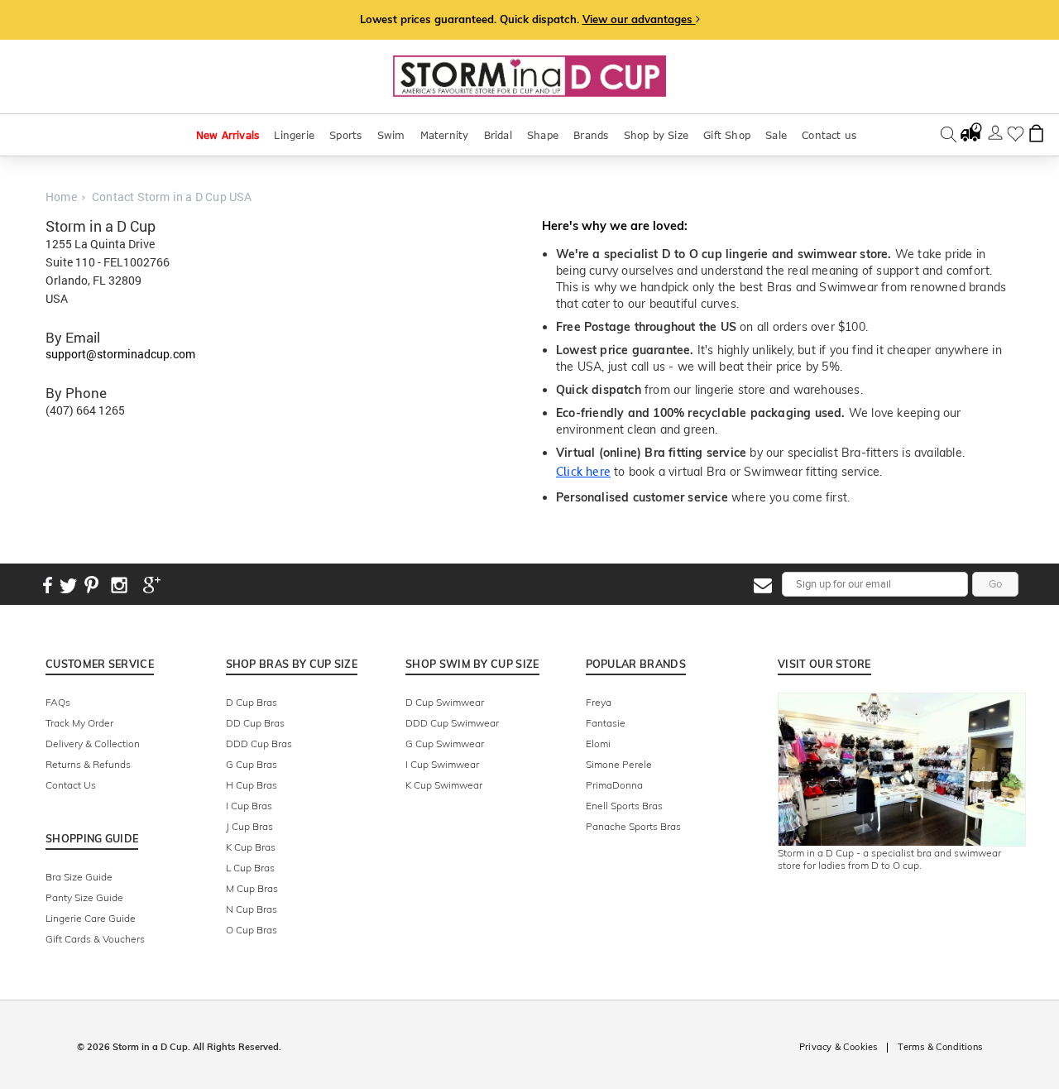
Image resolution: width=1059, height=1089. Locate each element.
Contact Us (71, 785)
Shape (542, 135)
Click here (583, 471)
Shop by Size (656, 135)
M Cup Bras (252, 888)
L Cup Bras (250, 867)
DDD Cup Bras (259, 743)
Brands (590, 135)
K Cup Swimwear (443, 785)
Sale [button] (776, 135)
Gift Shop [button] (726, 135)
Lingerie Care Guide (91, 918)
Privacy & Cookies (838, 1047)
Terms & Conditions (940, 1047)
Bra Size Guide (79, 877)
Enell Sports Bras (624, 805)
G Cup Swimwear (444, 743)
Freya (598, 702)
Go (995, 584)
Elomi (598, 743)
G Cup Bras (251, 764)
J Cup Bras (249, 826)
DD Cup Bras (255, 723)
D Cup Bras (251, 702)
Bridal (498, 135)
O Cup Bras (251, 929)
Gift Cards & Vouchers (95, 939)
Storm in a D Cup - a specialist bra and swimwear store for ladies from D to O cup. (889, 859)
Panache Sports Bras (633, 826)
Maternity (444, 135)
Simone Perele (619, 764)
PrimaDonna (614, 785)
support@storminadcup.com (120, 354)
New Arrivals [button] (227, 135)
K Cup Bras (251, 847)
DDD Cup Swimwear (452, 723)
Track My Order (79, 723)
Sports (345, 135)
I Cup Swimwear (442, 764)
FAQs (58, 702)
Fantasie (605, 723)
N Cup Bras (251, 909)
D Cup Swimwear (444, 702)
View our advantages (639, 19)
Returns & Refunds (88, 764)
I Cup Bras (249, 805)
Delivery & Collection (93, 743)
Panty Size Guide (84, 897)
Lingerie (294, 135)
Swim (391, 135)
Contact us (829, 135)
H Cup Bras (251, 785)
